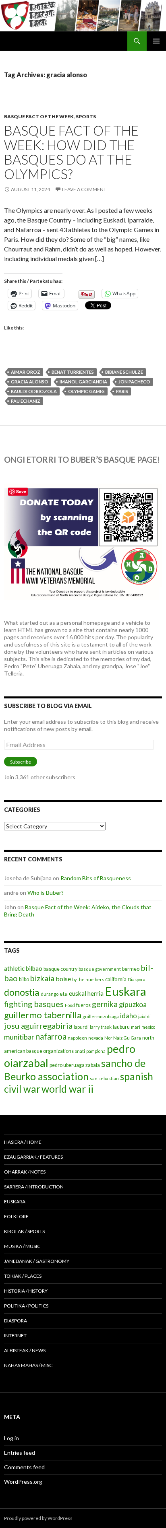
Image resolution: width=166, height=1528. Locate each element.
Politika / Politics (26, 1306)
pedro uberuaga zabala (75, 1065)
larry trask (101, 1027)
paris (122, 391)
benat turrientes (73, 372)
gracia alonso (29, 381)
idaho (128, 1015)
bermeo (130, 969)
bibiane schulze (124, 372)
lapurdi (81, 1027)
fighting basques (34, 1004)
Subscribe (20, 762)
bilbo (24, 979)
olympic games (86, 391)
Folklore (16, 1216)
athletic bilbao (23, 968)
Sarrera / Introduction (34, 1187)
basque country (60, 969)
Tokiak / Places (23, 1276)
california (116, 979)
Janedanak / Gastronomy (36, 1261)
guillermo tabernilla (42, 1014)
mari (135, 1027)
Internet (15, 1335)
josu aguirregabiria (38, 1025)
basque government (100, 969)
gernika (105, 1004)
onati (80, 1051)
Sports (86, 116)
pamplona (96, 1051)
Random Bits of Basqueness (95, 878)
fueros (83, 1005)
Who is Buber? (45, 892)
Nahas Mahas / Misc (28, 1365)
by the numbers (88, 979)
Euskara (125, 991)
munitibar (19, 1036)
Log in (11, 1438)
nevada (95, 1037)
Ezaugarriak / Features (33, 1157)
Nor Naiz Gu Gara (122, 1037)
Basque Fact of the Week (39, 116)
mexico (148, 1027)
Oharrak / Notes (25, 1172)
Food (70, 1005)
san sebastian (104, 1078)
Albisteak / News (25, 1350)
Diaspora (136, 979)
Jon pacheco (134, 381)
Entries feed (19, 1452)
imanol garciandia (83, 381)
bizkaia (42, 978)
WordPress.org (23, 1481)
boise (63, 978)
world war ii (67, 1089)
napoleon (77, 1037)
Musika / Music (22, 1246)
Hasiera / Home (23, 1142)
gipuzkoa (133, 1004)
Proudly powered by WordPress (38, 1518)
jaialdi (144, 1016)
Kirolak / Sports (24, 1231)
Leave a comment (84, 189)
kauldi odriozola (34, 391)
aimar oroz (25, 372)
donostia (21, 992)
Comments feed (24, 1467)
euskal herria (86, 993)
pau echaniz (25, 401)
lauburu (121, 1027)
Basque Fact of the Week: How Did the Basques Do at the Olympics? (71, 152)
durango (49, 994)
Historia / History (26, 1291)
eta (64, 993)
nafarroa (50, 1036)
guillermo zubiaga (101, 1016)
